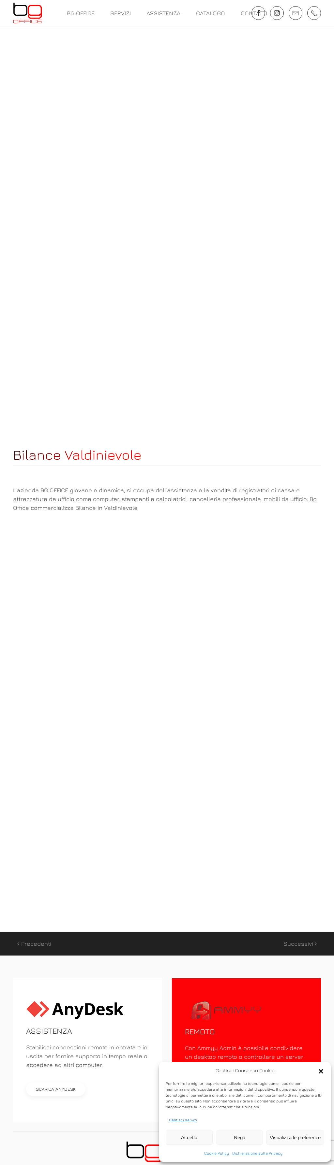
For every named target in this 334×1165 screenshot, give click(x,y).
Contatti (254, 13)
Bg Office (81, 13)
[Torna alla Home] (27, 13)
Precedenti (36, 943)
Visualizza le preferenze (295, 1137)
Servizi (120, 13)
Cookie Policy (216, 1153)
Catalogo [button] (210, 13)
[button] (321, 1070)
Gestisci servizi (183, 1119)
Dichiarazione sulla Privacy (257, 1153)
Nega (239, 1137)
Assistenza (163, 13)
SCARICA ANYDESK (56, 1089)
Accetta (189, 1137)
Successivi (298, 943)
